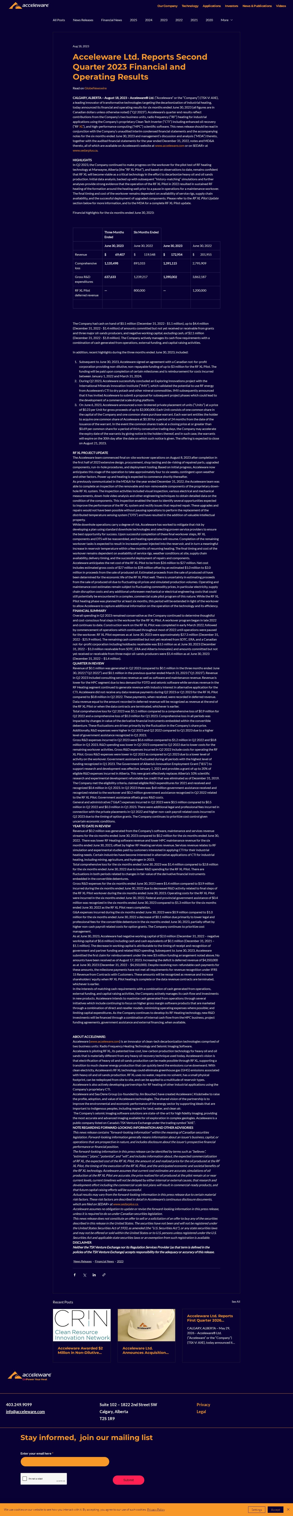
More (224, 20)
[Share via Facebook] (75, 1275)
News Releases (83, 20)
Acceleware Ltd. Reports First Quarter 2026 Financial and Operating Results (210, 1318)
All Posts (59, 20)
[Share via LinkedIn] (94, 1275)
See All (236, 1301)
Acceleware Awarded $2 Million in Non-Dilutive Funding (80, 1350)
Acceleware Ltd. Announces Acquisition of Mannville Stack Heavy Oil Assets (146, 1350)
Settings (257, 1510)
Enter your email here (36, 1453)
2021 (194, 20)
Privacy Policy (156, 1509)
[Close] (288, 1509)
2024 (148, 20)
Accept (275, 1510)
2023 (163, 20)
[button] (167, 6)
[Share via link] (104, 1275)
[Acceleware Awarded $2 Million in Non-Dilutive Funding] (82, 1325)
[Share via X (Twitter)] (84, 1275)
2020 (209, 20)
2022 (179, 20)
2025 (133, 20)
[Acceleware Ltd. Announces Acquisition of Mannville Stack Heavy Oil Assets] (146, 1325)
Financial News (111, 20)
